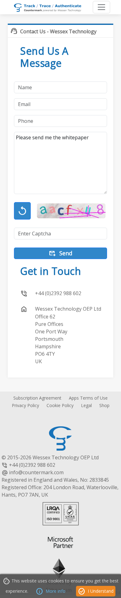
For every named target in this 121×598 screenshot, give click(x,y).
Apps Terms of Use (88, 398)
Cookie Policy (60, 405)
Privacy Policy (25, 405)
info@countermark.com (36, 472)
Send (60, 253)
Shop (104, 405)
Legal (86, 405)
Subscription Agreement (37, 398)
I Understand (96, 591)
